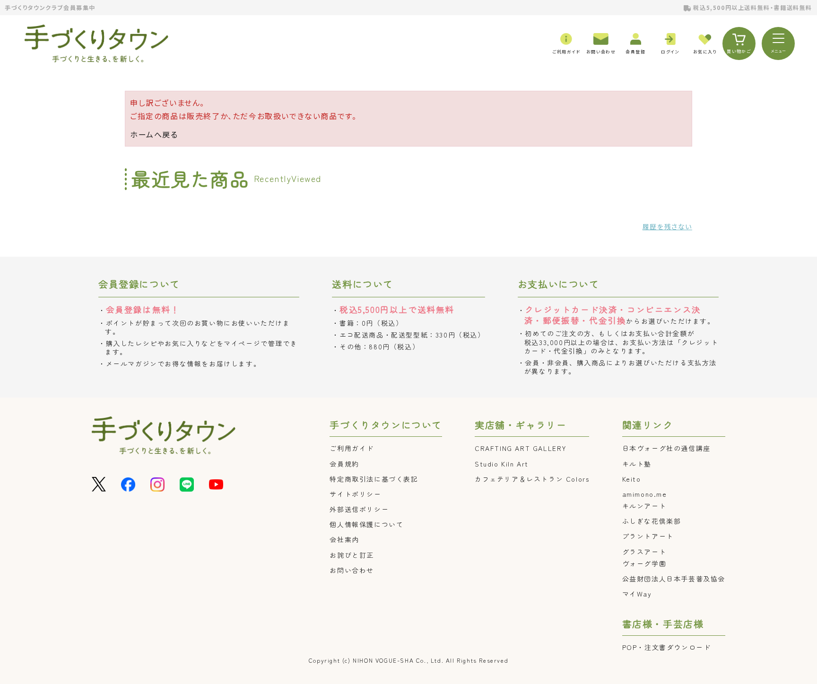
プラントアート (648, 536)
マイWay (637, 593)
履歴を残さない (667, 226)
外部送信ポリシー (359, 509)
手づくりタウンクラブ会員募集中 (50, 7)
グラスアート (644, 551)
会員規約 (344, 463)
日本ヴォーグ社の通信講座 (666, 448)
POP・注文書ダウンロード (666, 647)
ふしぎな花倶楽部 (651, 521)
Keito (631, 479)
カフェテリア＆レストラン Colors (532, 479)
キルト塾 (637, 463)
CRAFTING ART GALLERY (521, 448)
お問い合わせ (352, 570)
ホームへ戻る (154, 134)
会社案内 (344, 539)
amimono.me (644, 494)
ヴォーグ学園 (644, 563)
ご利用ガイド (352, 448)
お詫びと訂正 (352, 555)
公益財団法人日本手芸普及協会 (673, 578)
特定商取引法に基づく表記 (374, 479)
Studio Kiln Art (502, 463)
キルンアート (644, 506)
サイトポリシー (355, 494)
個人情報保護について (366, 524)
